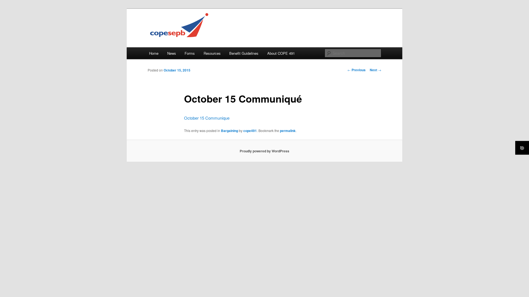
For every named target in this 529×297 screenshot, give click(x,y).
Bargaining (229, 130)
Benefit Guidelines (243, 53)
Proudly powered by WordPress (264, 150)
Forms (190, 53)
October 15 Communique (207, 118)
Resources (212, 53)
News (171, 53)
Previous (356, 69)
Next (375, 69)
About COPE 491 (281, 53)
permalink (288, 130)
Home (153, 53)
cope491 (250, 130)
